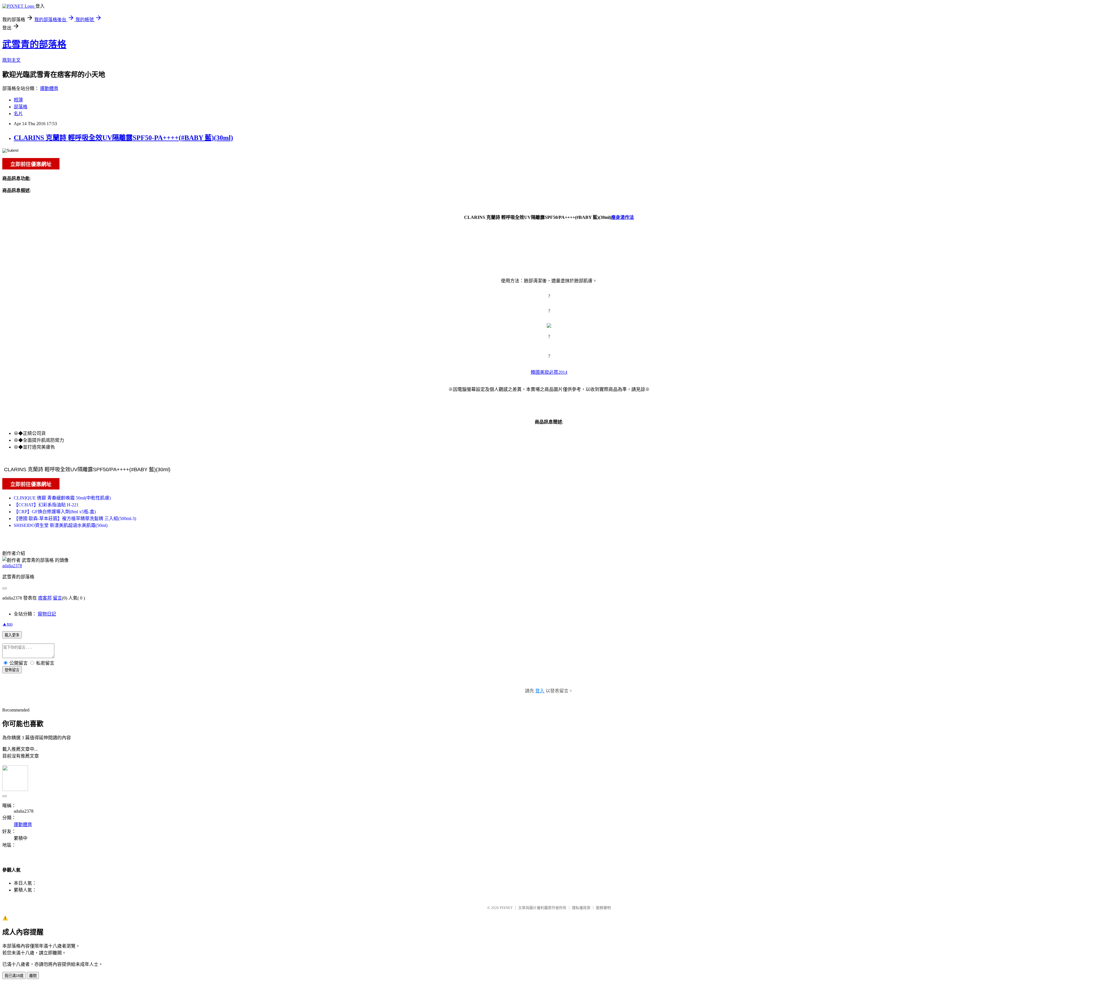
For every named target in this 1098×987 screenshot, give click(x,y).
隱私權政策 (581, 908)
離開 (33, 976)
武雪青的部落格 (34, 44)
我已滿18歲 (14, 976)
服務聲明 (603, 908)
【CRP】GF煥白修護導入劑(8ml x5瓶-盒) (55, 511)
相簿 (18, 99)
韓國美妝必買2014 (549, 372)
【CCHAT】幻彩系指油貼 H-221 (46, 504)
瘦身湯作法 (622, 217)
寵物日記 (47, 614)
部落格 (20, 106)
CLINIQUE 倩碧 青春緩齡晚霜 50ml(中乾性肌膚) (62, 498)
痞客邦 (45, 598)
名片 (18, 113)
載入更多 (12, 635)
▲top (7, 624)
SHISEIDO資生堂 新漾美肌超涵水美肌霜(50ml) (61, 525)
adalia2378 (12, 565)
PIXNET (506, 908)
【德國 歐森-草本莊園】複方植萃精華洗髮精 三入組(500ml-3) (75, 518)
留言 (57, 598)
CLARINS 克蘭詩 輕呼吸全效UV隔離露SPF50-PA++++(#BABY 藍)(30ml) (123, 137)
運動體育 (49, 88)
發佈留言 (12, 670)
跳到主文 (11, 60)
